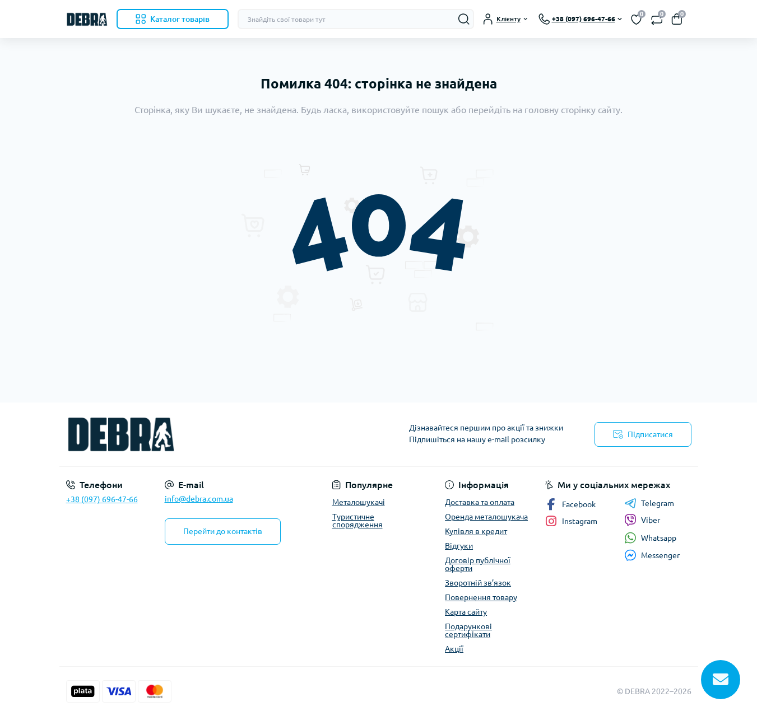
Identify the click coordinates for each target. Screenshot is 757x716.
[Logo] (87, 19)
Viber (650, 520)
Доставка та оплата (479, 502)
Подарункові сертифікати (468, 630)
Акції (454, 648)
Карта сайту (466, 611)
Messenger (660, 555)
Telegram (657, 503)
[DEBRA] (219, 434)
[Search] (464, 19)
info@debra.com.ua (199, 498)
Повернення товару (481, 597)
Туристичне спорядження (357, 520)
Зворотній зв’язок (478, 582)
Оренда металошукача (486, 516)
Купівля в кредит (476, 531)
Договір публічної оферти (477, 564)
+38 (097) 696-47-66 (102, 499)
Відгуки (459, 545)
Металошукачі (358, 502)
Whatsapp (658, 538)
